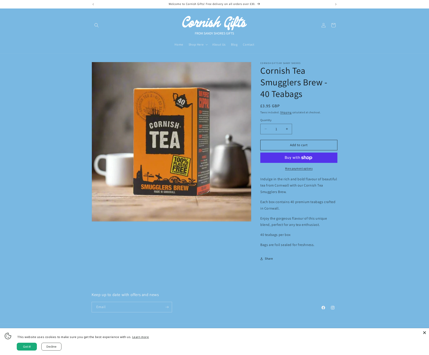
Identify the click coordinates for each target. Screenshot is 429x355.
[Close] (424, 332)
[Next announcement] (336, 4)
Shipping (286, 112)
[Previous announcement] (93, 4)
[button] (96, 25)
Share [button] (269, 258)
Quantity (265, 120)
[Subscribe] (167, 307)
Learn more (140, 337)
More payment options (299, 168)
